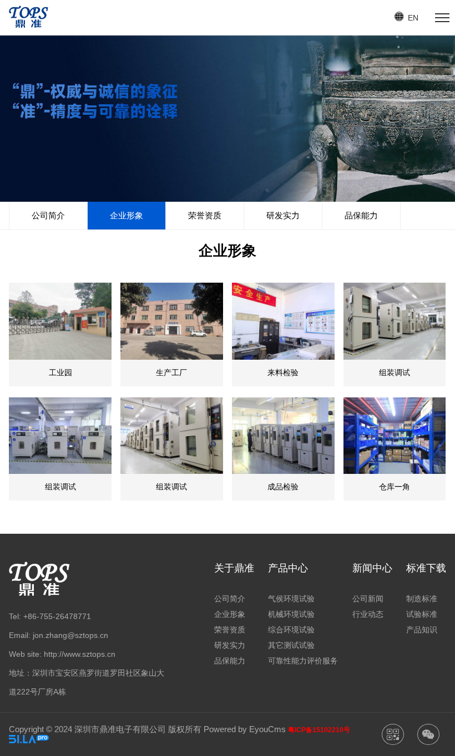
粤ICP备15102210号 (319, 730)
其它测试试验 (291, 645)
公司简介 (48, 215)
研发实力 (283, 215)
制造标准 (421, 598)
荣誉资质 (204, 215)
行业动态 (367, 614)
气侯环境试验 (291, 598)
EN (413, 17)
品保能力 (361, 215)
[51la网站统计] (29, 740)
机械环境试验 (291, 614)
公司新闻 (367, 598)
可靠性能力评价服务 (303, 660)
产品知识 (421, 629)
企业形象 (126, 215)
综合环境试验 (291, 629)
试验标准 (421, 614)
